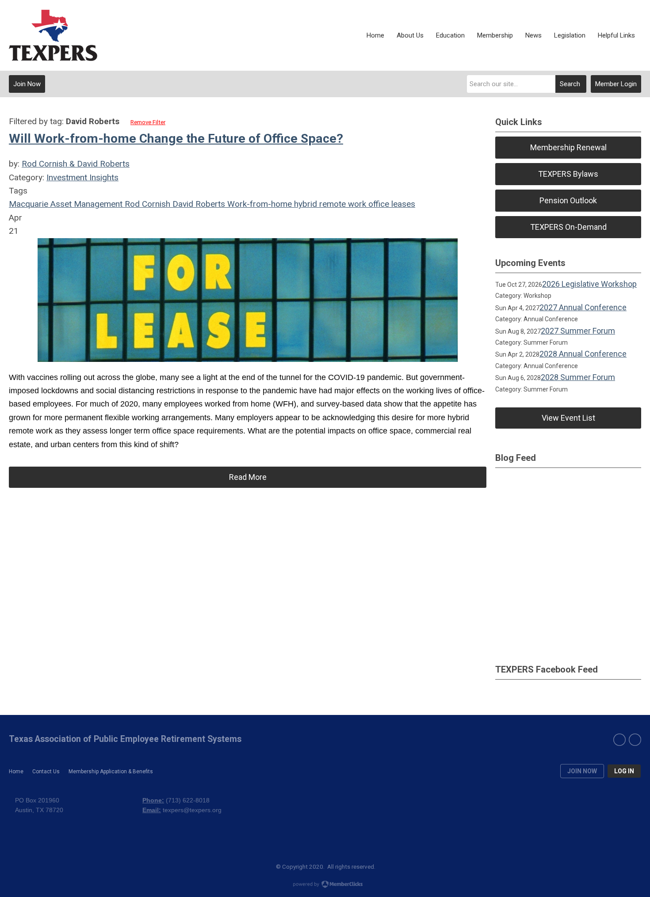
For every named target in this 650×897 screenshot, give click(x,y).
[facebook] (619, 740)
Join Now (27, 84)
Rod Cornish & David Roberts (76, 164)
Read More (248, 477)
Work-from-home (258, 204)
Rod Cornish (146, 204)
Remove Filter (147, 122)
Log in (624, 771)
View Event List (568, 417)
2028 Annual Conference (583, 353)
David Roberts (197, 204)
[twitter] (635, 740)
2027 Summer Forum (578, 330)
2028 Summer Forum (578, 377)
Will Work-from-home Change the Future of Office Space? (176, 138)
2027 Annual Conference (583, 307)
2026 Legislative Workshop (589, 284)
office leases (390, 204)
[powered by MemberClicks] (325, 885)
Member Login (616, 84)
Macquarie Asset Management (65, 204)
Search (570, 84)
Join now (582, 771)
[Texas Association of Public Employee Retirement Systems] (53, 35)
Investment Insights (82, 177)
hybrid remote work (329, 204)
